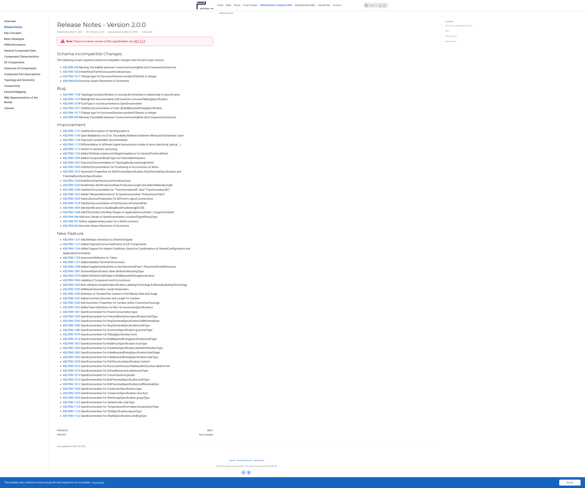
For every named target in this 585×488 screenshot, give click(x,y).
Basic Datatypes (14, 38)
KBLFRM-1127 (71, 244)
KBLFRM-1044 (71, 189)
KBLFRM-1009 (71, 207)
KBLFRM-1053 (71, 316)
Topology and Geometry (19, 80)
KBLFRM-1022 (71, 194)
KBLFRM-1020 (71, 198)
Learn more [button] (98, 482)
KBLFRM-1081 (71, 271)
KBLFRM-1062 (71, 357)
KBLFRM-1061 (71, 311)
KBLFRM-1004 (71, 397)
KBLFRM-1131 (71, 239)
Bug (447, 31)
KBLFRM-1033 (71, 302)
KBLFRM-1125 (71, 402)
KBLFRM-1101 (71, 262)
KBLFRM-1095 (71, 167)
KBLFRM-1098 (71, 266)
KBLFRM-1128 (71, 94)
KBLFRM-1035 (71, 361)
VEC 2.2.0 (139, 41)
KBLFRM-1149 (71, 135)
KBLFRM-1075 (71, 275)
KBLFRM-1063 (71, 352)
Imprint (232, 460)
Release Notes (13, 27)
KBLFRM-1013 (71, 379)
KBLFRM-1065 (71, 284)
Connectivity (12, 85)
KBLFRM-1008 (71, 212)
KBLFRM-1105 (71, 257)
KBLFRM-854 (71, 80)
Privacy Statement (244, 460)
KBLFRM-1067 (71, 343)
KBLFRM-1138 (71, 140)
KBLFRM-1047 (71, 185)
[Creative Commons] (247, 473)
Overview (10, 21)
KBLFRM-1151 (71, 131)
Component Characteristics (21, 56)
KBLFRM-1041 (71, 298)
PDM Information (15, 44)
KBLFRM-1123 (71, 411)
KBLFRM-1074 (71, 339)
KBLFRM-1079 (71, 334)
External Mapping (15, 91)
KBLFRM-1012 (71, 384)
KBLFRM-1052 (71, 320)
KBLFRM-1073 (71, 171)
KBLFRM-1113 (71, 144)
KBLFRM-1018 (71, 203)
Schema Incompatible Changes (458, 25)
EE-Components (14, 62)
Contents (449, 21)
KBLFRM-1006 (71, 388)
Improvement (451, 36)
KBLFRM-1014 (71, 375)
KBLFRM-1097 (71, 162)
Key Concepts (12, 33)
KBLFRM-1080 (71, 330)
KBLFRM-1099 (71, 158)
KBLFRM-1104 (71, 153)
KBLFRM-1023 (71, 307)
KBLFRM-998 (71, 216)
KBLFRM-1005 (71, 393)
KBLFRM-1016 (71, 366)
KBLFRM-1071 (71, 108)
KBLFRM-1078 (71, 103)
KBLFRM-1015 (71, 370)
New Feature (450, 41)
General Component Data (20, 50)
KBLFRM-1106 (71, 248)
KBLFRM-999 (71, 67)
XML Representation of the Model (21, 100)
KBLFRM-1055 (71, 289)
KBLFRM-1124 (71, 406)
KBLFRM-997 (71, 221)
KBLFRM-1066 (71, 280)
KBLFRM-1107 (71, 99)
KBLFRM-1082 (71, 325)
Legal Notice (258, 460)
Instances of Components (20, 68)
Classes (9, 108)
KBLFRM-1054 (71, 71)
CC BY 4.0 (273, 466)
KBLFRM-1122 (71, 415)
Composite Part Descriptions (22, 74)
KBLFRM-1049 (71, 293)
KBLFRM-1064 (71, 348)
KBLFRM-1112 (71, 149)
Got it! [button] (570, 482)
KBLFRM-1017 (71, 76)
